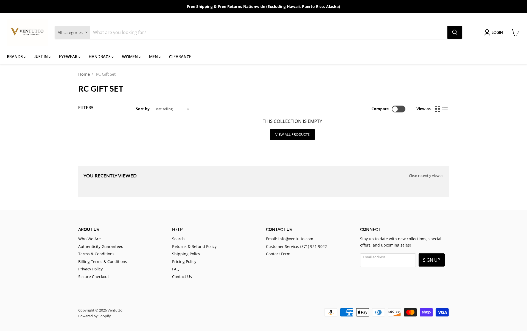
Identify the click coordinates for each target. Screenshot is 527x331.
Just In (41, 56)
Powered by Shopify (94, 315)
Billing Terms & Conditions (102, 261)
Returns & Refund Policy (194, 246)
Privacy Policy (90, 268)
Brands (15, 56)
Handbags (100, 56)
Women (130, 56)
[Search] (454, 32)
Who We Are (89, 238)
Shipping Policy (186, 253)
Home (84, 74)
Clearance (180, 56)
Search (178, 238)
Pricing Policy (184, 261)
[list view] (445, 109)
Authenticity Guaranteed (101, 246)
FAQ (176, 268)
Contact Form (278, 253)
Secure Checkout (93, 276)
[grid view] (437, 109)
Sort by (143, 109)
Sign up (431, 260)
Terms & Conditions (96, 253)
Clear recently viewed (426, 176)
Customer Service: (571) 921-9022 (296, 246)
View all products (292, 134)
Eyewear (68, 56)
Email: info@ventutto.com (289, 238)
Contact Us (182, 276)
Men (154, 56)
